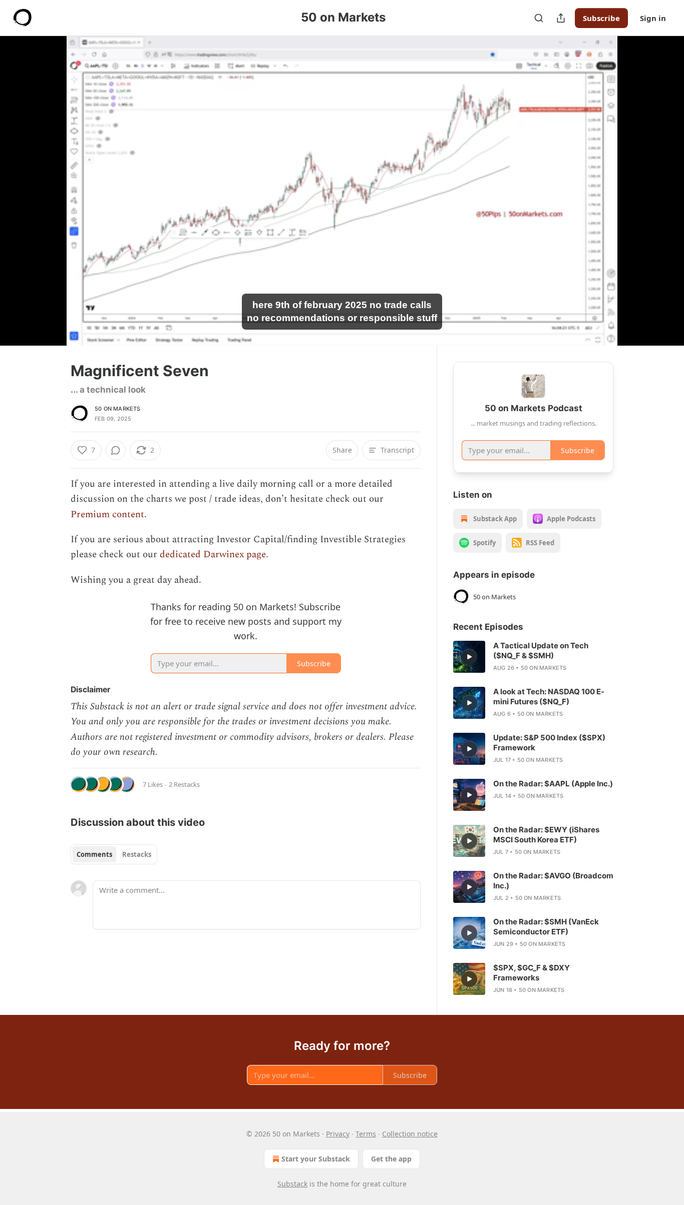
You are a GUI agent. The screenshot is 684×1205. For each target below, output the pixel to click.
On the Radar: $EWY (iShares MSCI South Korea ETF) (546, 834)
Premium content (107, 514)
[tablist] (114, 854)
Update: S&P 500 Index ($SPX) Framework (549, 742)
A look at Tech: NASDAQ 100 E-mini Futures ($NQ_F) (548, 696)
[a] (469, 657)
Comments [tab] (94, 854)
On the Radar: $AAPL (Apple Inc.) (553, 783)
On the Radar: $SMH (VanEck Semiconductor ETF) (546, 926)
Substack (292, 1183)
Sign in (653, 18)
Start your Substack (315, 1158)
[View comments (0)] (638, 190)
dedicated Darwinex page (213, 554)
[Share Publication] (561, 18)
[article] (533, 657)
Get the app (391, 1158)
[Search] (539, 18)
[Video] (47, 180)
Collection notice (410, 1133)
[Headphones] (47, 202)
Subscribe (601, 18)
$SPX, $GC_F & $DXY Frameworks (531, 972)
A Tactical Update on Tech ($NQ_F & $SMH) (540, 650)
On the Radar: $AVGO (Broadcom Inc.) (553, 880)
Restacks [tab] (136, 854)
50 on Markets (118, 408)
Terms (366, 1133)
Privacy (338, 1133)
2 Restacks (184, 784)
